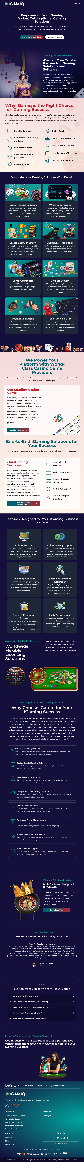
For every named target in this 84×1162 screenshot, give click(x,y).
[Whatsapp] (54, 1137)
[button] (7, 956)
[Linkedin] (67, 1137)
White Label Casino (60, 205)
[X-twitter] (64, 1137)
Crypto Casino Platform (23, 243)
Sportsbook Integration (60, 243)
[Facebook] (57, 1137)
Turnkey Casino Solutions (22, 205)
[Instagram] (61, 1137)
